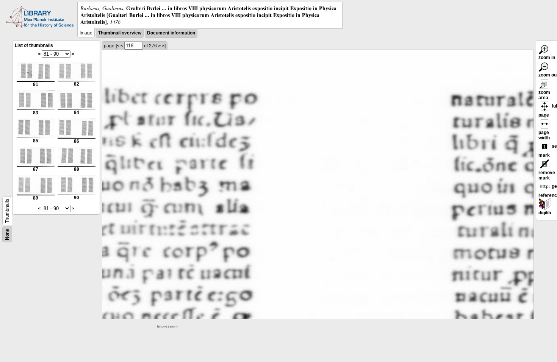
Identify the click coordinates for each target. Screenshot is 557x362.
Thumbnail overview (119, 33)
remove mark (546, 175)
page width (544, 135)
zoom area (544, 95)
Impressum (167, 326)
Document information (171, 33)
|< (117, 45)
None (7, 234)
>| (164, 45)
